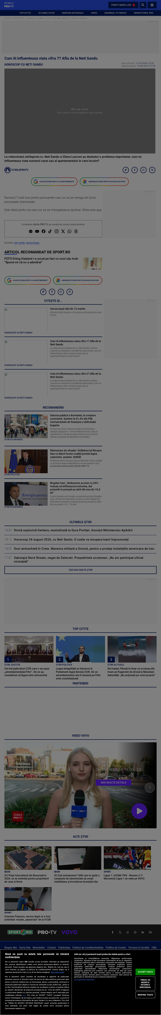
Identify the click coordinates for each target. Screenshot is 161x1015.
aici (24, 995)
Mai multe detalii (57, 972)
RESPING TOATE (145, 995)
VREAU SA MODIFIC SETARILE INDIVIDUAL (145, 983)
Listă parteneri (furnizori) (84, 980)
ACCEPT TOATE (145, 972)
